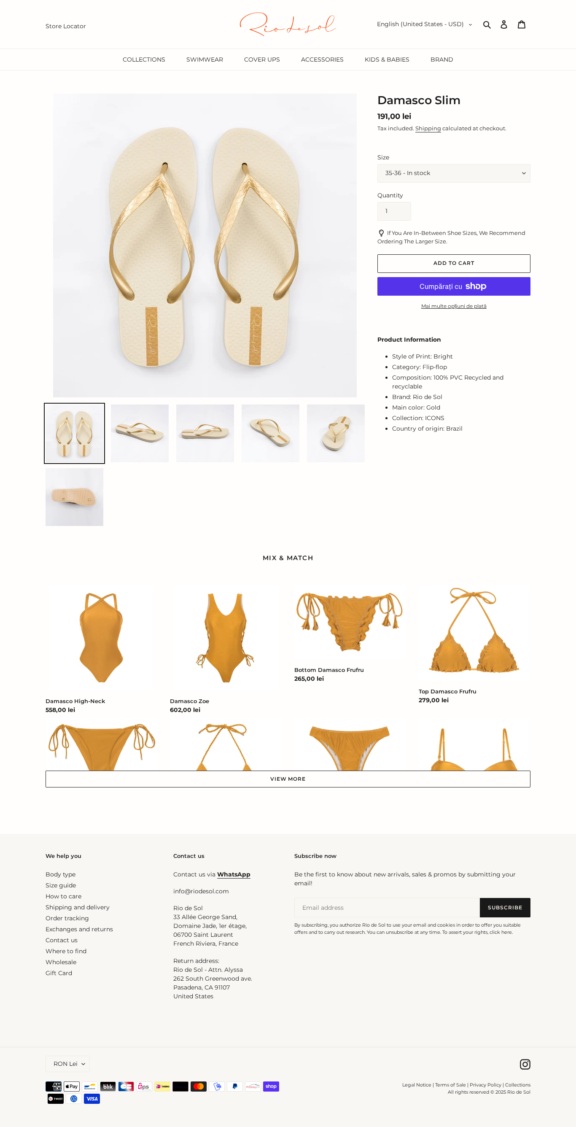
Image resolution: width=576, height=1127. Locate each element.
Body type (60, 874)
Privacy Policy (486, 1085)
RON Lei (66, 1064)
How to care (63, 896)
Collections (517, 1085)
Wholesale (61, 962)
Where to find (66, 951)
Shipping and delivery (78, 907)
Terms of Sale (450, 1085)
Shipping (428, 128)
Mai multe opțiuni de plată (454, 306)
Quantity (390, 195)
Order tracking (67, 918)
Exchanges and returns (79, 929)
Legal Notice (416, 1085)
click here (501, 932)
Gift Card (59, 973)
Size (383, 157)
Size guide (61, 885)
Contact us (62, 940)
